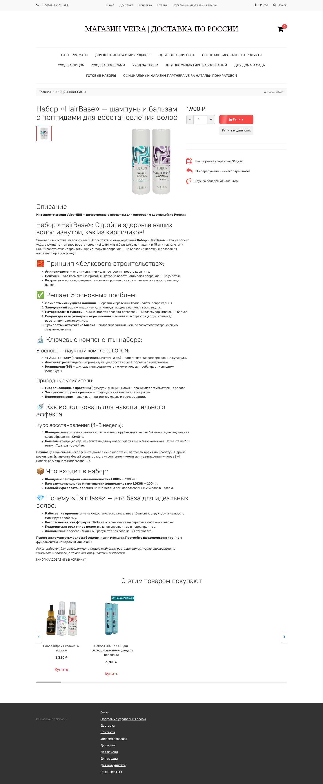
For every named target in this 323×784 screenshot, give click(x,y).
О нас (110, 5)
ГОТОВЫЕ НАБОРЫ (101, 76)
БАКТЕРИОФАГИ (74, 55)
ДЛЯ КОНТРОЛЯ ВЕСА (177, 55)
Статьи (162, 5)
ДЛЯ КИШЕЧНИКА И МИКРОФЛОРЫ (123, 55)
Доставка (126, 5)
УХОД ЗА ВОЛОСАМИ (108, 65)
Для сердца (109, 758)
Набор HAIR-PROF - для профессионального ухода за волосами (111, 650)
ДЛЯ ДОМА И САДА (249, 65)
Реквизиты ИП (111, 772)
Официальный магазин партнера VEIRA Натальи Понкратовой (180, 76)
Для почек (108, 745)
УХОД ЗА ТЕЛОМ (145, 65)
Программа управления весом (194, 5)
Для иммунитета (113, 765)
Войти (263, 5)
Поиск (282, 5)
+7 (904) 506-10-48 (54, 5)
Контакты (145, 5)
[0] (280, 29)
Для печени (109, 752)
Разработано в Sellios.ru (52, 719)
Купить (237, 119)
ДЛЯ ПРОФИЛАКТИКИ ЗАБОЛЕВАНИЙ (196, 65)
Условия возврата (114, 739)
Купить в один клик (236, 130)
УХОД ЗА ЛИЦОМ (71, 65)
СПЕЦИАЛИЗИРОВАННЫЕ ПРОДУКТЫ (232, 55)
